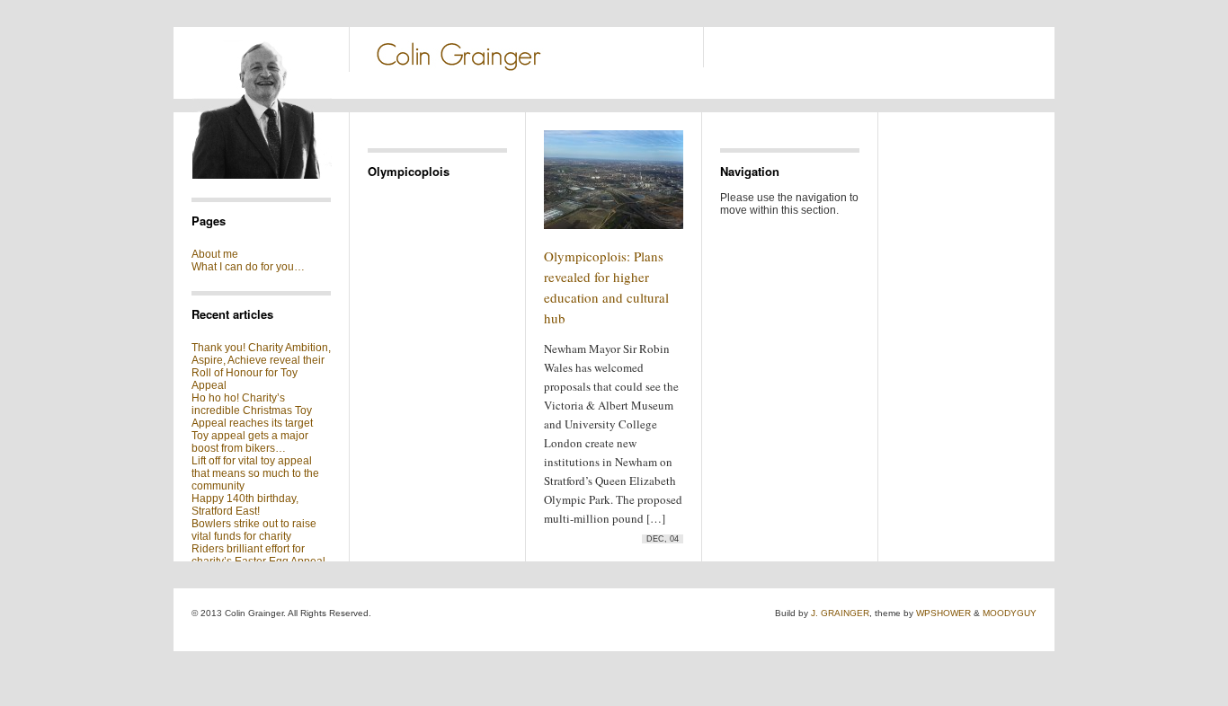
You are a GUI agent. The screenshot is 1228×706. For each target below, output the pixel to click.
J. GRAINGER (840, 613)
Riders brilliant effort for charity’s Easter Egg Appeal (258, 555)
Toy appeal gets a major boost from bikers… (249, 441)
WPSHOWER (943, 613)
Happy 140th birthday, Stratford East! (244, 504)
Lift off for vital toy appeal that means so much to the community (255, 473)
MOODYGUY (1010, 613)
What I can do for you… (248, 266)
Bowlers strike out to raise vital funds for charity (253, 530)
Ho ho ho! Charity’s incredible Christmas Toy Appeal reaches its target (252, 410)
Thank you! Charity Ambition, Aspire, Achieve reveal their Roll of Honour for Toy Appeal (261, 366)
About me (214, 254)
